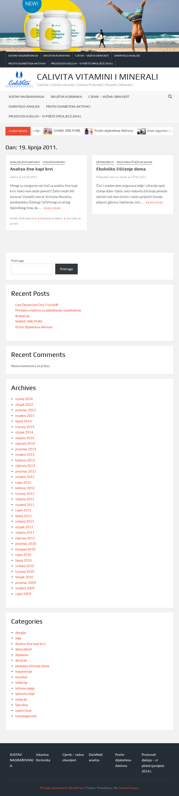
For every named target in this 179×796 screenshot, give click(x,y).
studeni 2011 (24, 505)
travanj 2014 (24, 427)
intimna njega (25, 688)
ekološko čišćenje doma (134, 162)
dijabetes (22, 655)
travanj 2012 (24, 493)
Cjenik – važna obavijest (92, 55)
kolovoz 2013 (25, 460)
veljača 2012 (24, 499)
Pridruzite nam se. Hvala (111, 177)
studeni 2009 (24, 588)
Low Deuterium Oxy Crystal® (36, 305)
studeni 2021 (24, 416)
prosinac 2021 (25, 410)
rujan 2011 (23, 510)
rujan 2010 (23, 555)
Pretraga (17, 261)
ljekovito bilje (25, 694)
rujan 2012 (23, 482)
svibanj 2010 (24, 566)
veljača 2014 (24, 438)
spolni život (23, 710)
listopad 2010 (25, 549)
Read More (52, 208)
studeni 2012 (24, 477)
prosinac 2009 (25, 583)
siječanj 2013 (25, 466)
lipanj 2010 (23, 560)
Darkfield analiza (127, 55)
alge (18, 638)
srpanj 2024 (24, 399)
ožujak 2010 (24, 577)
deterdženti (105, 162)
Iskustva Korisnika (56, 55)
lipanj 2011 (23, 516)
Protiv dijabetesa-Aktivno (27, 63)
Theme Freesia (128, 788)
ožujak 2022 (24, 404)
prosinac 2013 (25, 449)
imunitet (21, 677)
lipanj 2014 (23, 421)
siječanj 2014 (25, 443)
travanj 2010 (24, 571)
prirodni (72, 218)
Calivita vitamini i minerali (97, 77)
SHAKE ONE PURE (58, 130)
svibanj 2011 (24, 521)
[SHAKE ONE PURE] (39, 130)
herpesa (45, 218)
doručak (21, 660)
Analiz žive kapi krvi (23, 218)
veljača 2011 (24, 532)
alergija (20, 632)
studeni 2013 (24, 454)
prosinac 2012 (25, 471)
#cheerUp (22, 316)
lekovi (59, 218)
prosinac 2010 (25, 543)
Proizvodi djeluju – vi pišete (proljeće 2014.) (82, 63)
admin (14, 177)
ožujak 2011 (24, 527)
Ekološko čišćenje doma (121, 168)
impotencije (23, 671)
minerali (21, 699)
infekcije (21, 682)
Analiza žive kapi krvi (25, 162)
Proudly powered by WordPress (62, 788)
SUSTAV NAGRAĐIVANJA (23, 55)
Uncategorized (54, 162)
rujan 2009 (23, 594)
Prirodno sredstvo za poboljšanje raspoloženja (48, 310)
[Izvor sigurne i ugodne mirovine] (133, 130)
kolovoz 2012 (25, 488)
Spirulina (21, 705)
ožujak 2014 (24, 432)
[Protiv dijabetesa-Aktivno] (80, 130)
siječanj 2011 (25, 538)
